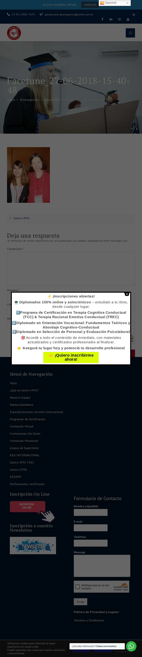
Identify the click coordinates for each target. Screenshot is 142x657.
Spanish (110, 2)
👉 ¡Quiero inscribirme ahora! (71, 357)
